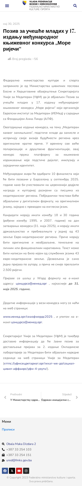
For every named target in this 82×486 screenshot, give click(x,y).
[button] (7, 6)
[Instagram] (26, 471)
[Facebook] (5, 471)
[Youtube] (19, 471)
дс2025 (27, 317)
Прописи (8, 429)
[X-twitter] (12, 471)
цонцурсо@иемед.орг (31, 284)
